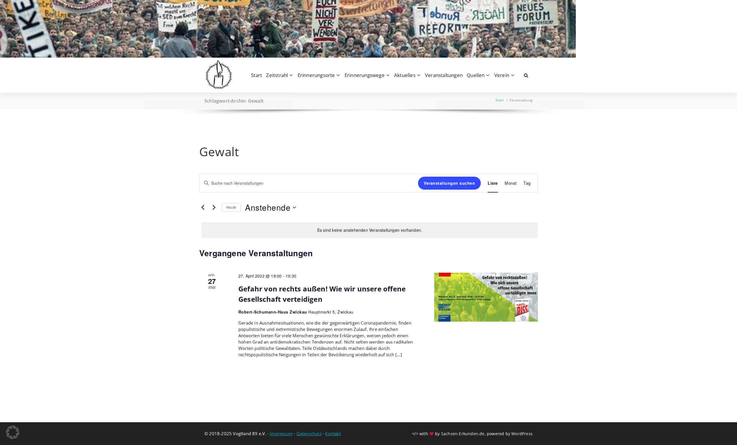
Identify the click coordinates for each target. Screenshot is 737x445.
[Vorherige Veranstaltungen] (202, 207)
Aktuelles (404, 75)
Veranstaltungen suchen (449, 183)
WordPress (522, 433)
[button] (12, 432)
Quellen (476, 75)
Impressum (281, 433)
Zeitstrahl (277, 75)
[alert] (370, 230)
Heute (231, 207)
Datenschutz (309, 433)
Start (256, 75)
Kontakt (333, 433)
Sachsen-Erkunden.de (463, 433)
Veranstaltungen (444, 75)
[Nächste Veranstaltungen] (213, 207)
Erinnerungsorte (316, 75)
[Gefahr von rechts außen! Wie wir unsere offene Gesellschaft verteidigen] (486, 297)
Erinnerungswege (365, 75)
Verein (501, 75)
